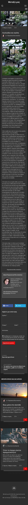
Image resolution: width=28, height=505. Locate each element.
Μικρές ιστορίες (8, 27)
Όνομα (4, 325)
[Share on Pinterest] (9, 23)
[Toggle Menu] (26, 9)
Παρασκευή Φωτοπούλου (13, 35)
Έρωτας (6, 465)
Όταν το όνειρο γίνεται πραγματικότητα (12, 451)
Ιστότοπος (5, 330)
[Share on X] (3, 23)
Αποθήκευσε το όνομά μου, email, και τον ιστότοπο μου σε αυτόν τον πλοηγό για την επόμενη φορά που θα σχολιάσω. (13, 337)
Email (16, 325)
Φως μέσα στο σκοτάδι (12, 405)
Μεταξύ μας (14, 2)
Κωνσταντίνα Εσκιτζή (13, 446)
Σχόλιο (4, 315)
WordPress (15, 497)
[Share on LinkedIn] (12, 23)
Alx (24, 497)
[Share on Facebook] (6, 23)
